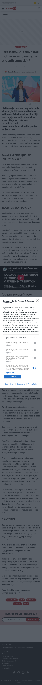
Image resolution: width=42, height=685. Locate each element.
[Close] (38, 301)
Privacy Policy (32, 384)
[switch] (34, 343)
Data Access (21, 384)
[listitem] (21, 338)
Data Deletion (9, 384)
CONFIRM (12, 376)
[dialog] (21, 342)
